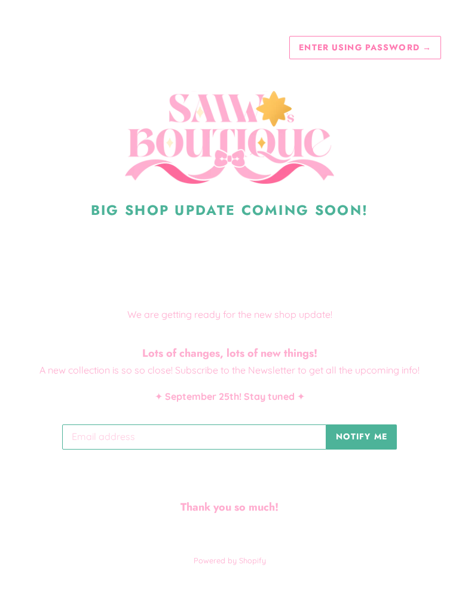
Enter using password (365, 47)
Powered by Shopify (230, 560)
